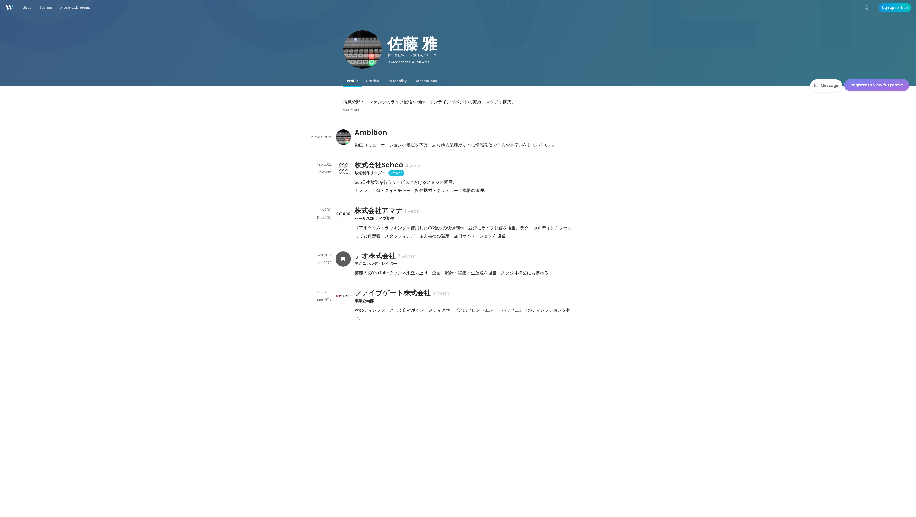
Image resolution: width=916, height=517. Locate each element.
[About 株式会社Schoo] (343, 168)
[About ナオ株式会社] (343, 259)
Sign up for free (895, 7)
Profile (352, 81)
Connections (425, 81)
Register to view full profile (877, 85)
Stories (372, 81)
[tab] (352, 81)
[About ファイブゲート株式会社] (343, 296)
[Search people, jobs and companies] (866, 7)
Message (829, 85)
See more (351, 110)
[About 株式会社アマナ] (343, 214)
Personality (397, 81)
